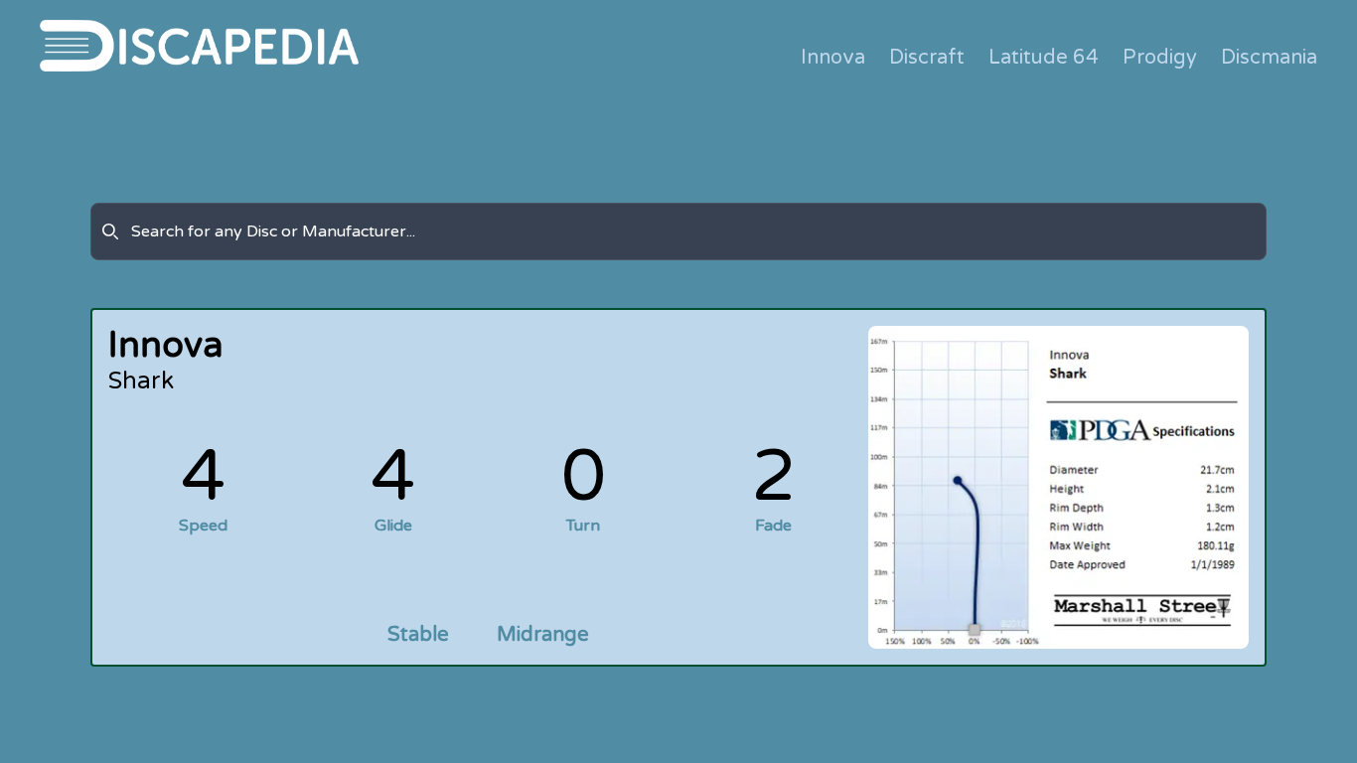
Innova (833, 58)
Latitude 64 (1043, 58)
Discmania (1269, 58)
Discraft (927, 58)
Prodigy (1160, 58)
